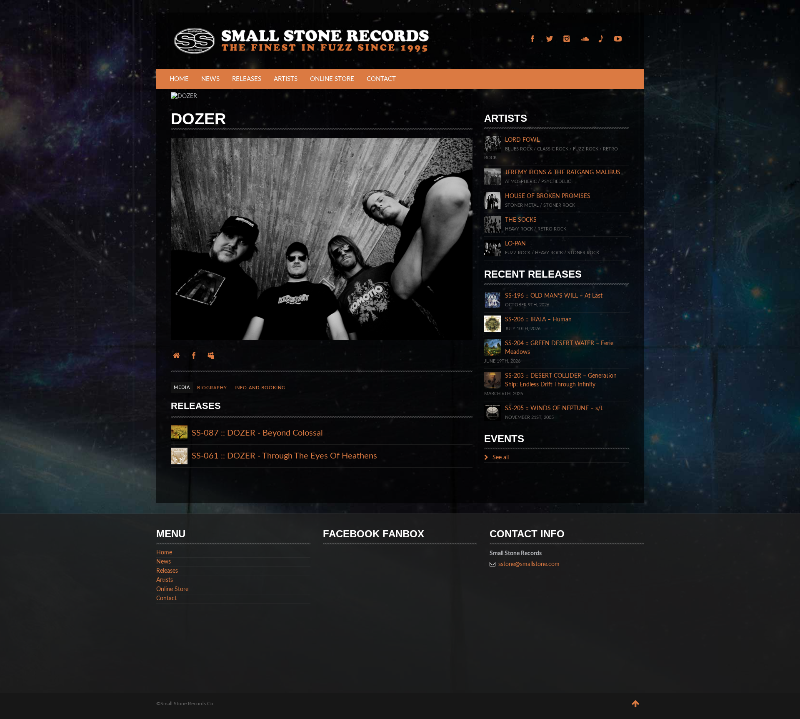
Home (179, 79)
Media (182, 387)
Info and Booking (260, 388)
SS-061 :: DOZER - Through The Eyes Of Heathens (284, 456)
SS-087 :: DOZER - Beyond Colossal (257, 433)
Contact (381, 79)
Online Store (332, 79)
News (210, 79)
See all (500, 458)
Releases (246, 79)
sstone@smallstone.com (529, 564)
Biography (212, 388)
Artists (286, 79)
